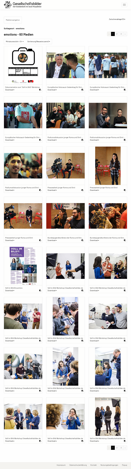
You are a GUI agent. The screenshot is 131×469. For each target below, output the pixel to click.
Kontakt (94, 465)
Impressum (62, 465)
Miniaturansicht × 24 (14, 41)
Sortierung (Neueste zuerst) (38, 41)
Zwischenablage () (116, 19)
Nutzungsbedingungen (110, 465)
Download (9, 90)
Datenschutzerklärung (79, 465)
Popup (125, 465)
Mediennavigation (13, 20)
